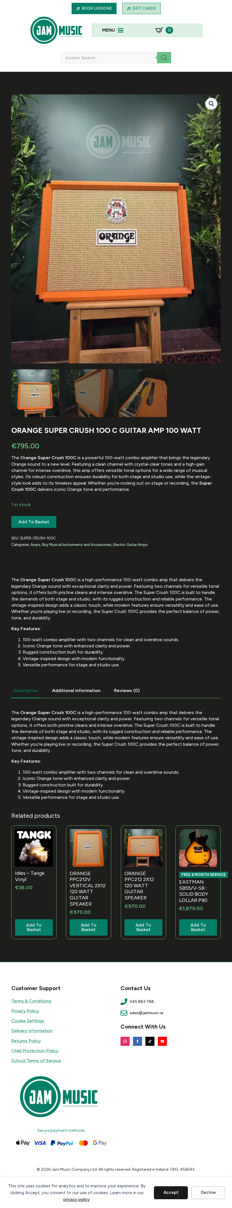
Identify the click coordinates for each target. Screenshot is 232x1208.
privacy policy (76, 1199)
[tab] (26, 691)
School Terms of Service (36, 1060)
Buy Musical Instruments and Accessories (76, 545)
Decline (208, 1192)
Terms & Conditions (31, 1001)
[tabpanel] (116, 755)
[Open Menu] (120, 30)
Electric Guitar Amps (130, 545)
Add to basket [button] (34, 927)
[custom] (149, 1041)
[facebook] (137, 1041)
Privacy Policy (25, 1011)
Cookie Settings (27, 1020)
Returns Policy (26, 1041)
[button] (211, 104)
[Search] (164, 57)
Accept (171, 1192)
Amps (35, 545)
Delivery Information (32, 1030)
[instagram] (125, 1041)
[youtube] (162, 1041)
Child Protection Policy (34, 1050)
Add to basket (33, 521)
